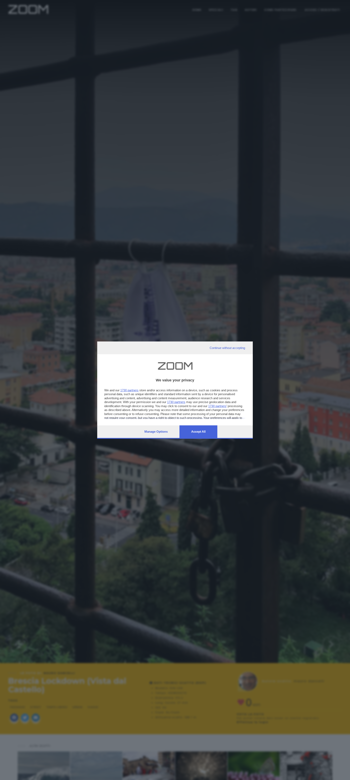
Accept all (198, 431)
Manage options (156, 431)
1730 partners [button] (129, 390)
